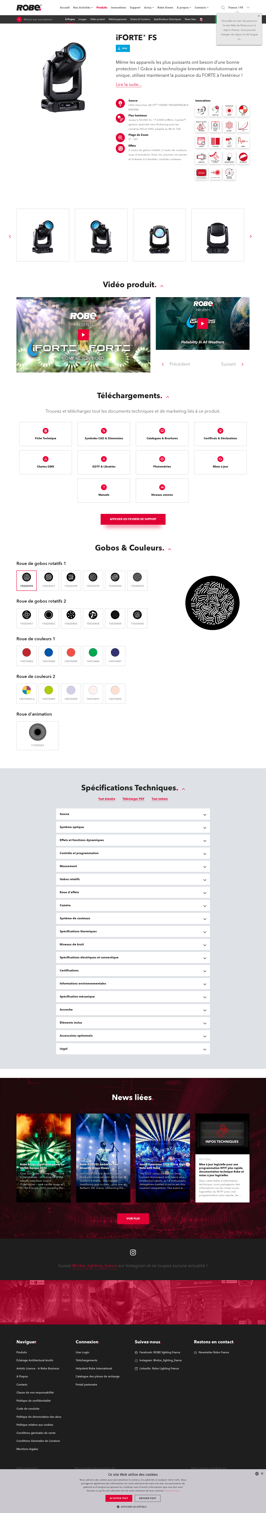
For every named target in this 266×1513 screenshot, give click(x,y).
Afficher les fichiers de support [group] (133, 519)
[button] (133, 1506)
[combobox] (257, 1474)
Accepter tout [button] (119, 1498)
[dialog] (133, 1491)
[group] (9, 236)
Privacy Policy (172, 1490)
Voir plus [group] (133, 1218)
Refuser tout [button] (147, 1498)
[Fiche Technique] (201, 19)
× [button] (262, 1473)
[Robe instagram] (133, 1252)
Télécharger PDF (133, 799)
